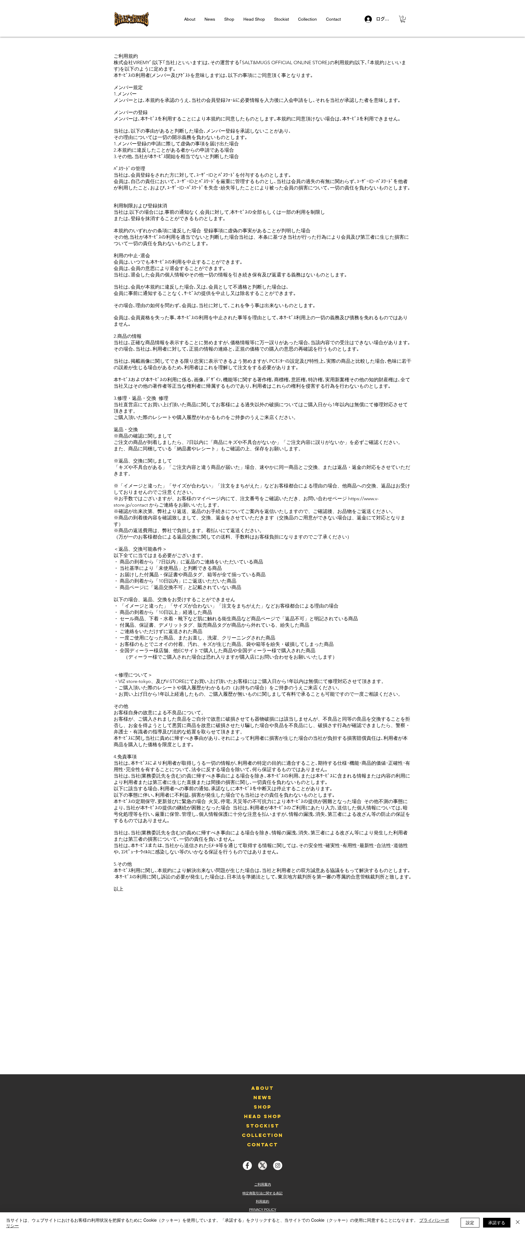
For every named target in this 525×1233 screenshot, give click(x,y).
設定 (470, 1222)
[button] (403, 19)
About (262, 1088)
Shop (262, 1107)
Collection (262, 1135)
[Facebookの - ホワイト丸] (247, 1165)
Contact (262, 1144)
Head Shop (262, 1116)
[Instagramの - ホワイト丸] (277, 1165)
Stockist (262, 1126)
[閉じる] (517, 1222)
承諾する (496, 1222)
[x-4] (262, 1165)
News (262, 1097)
